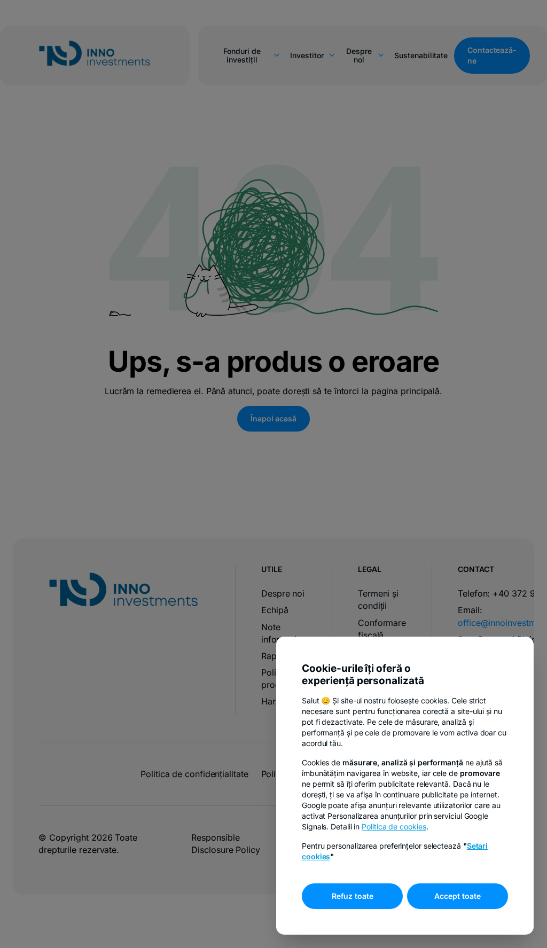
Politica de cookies (394, 826)
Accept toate (457, 895)
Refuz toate (352, 895)
